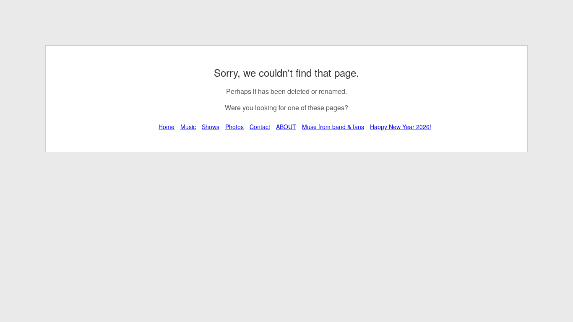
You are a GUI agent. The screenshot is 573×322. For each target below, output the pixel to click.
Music (188, 126)
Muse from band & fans (333, 126)
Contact (260, 126)
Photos (234, 126)
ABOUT (286, 126)
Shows (210, 126)
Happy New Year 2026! (400, 126)
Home (167, 126)
